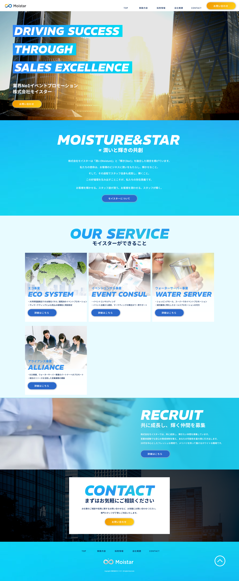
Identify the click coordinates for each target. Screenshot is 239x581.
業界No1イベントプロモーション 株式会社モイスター (45, 88)
